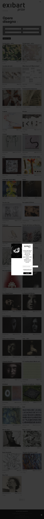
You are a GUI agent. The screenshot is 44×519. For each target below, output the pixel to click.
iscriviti (27, 273)
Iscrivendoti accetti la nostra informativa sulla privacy (27, 270)
